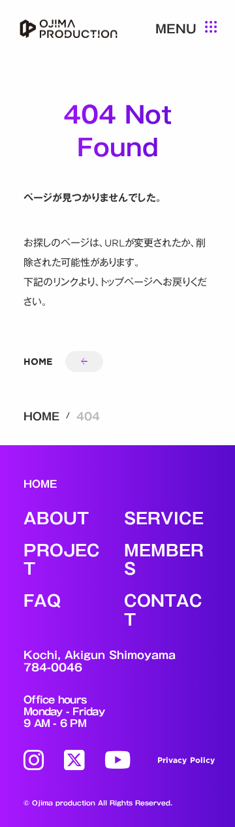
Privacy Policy (186, 760)
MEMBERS (164, 560)
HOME (41, 416)
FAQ (42, 601)
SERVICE (164, 518)
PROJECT (62, 560)
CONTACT (163, 611)
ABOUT (56, 518)
